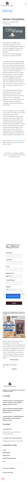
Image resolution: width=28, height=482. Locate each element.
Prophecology (7, 24)
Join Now (14, 369)
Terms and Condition (9, 468)
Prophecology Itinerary (9, 458)
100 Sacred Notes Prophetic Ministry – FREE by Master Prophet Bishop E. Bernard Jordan (13, 410)
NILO (6, 22)
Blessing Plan (6, 452)
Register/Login (7, 11)
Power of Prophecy (16, 140)
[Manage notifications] (3, 479)
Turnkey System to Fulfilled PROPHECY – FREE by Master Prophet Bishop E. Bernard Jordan (14, 418)
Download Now (14, 359)
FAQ (4, 461)
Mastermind (6, 455)
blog (17, 22)
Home (4, 450)
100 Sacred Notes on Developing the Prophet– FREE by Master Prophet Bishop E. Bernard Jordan (13, 402)
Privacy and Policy (8, 472)
